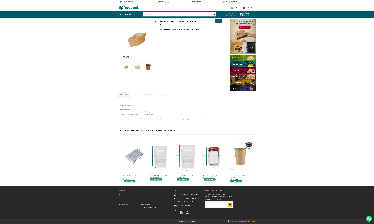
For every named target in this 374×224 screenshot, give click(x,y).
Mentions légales (145, 204)
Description (124, 95)
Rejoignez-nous (123, 204)
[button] (369, 219)
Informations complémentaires (144, 95)
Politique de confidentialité (148, 207)
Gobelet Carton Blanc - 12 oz (217, 21)
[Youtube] (182, 212)
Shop (120, 195)
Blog (120, 201)
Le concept (122, 198)
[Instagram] (188, 212)
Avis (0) (163, 95)
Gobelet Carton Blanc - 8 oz (219, 21)
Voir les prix (129, 181)
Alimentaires (180, 25)
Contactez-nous (145, 198)
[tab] (124, 95)
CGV (142, 201)
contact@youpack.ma (183, 205)
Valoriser (187, 25)
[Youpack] (129, 8)
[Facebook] (176, 212)
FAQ (142, 195)
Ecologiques (172, 25)
